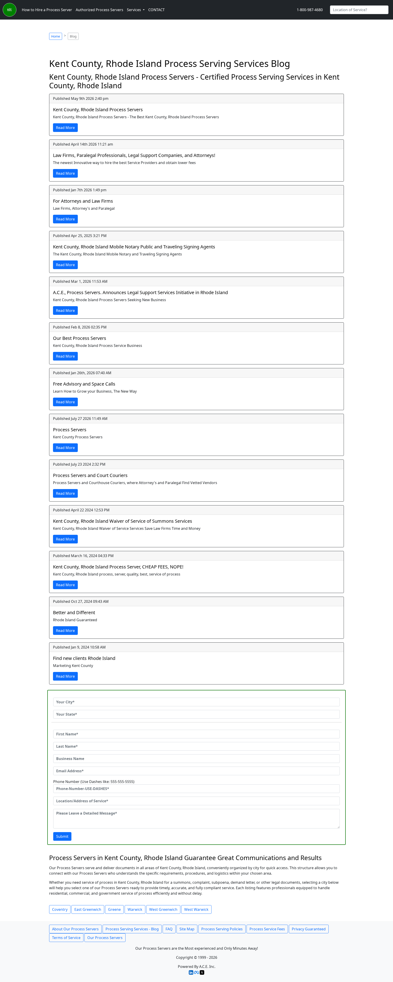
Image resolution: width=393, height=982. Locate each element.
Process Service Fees (267, 929)
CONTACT (156, 9)
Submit (62, 836)
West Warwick (196, 909)
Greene (114, 909)
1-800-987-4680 (310, 9)
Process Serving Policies (222, 929)
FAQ (169, 929)
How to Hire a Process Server (47, 9)
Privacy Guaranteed (309, 929)
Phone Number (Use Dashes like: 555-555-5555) (93, 781)
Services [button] (134, 9)
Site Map (186, 929)
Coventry (60, 909)
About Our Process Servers (75, 929)
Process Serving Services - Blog (132, 929)
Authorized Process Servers (99, 9)
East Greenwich (87, 909)
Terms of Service (66, 937)
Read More (65, 127)
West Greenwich (163, 909)
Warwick (135, 909)
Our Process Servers (105, 937)
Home (55, 36)
